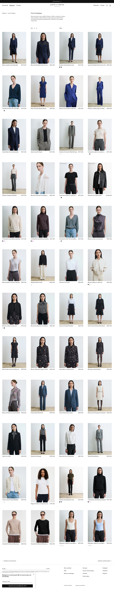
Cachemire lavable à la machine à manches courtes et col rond (97, 152)
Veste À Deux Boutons (93, 456)
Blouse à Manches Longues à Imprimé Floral (40, 369)
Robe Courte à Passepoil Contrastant (97, 412)
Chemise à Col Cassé (64, 282)
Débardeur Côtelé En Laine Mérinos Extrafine (68, 543)
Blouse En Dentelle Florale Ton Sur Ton (40, 65)
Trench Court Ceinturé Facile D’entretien (97, 326)
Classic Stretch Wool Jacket (66, 412)
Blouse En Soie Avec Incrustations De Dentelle (40, 195)
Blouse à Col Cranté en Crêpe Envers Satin (68, 108)
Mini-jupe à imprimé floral (94, 369)
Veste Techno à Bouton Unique (66, 586)
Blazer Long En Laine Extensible (10, 65)
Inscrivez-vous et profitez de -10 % (17, 585)
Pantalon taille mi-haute (36, 282)
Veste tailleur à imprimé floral (66, 369)
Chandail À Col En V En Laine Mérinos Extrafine (11, 108)
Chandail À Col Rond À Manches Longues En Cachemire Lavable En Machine (11, 544)
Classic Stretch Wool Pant (37, 412)
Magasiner (4, 13)
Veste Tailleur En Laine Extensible (10, 152)
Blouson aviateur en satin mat (95, 282)
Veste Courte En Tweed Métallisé (10, 499)
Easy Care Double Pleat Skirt (66, 326)
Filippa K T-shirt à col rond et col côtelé (40, 503)
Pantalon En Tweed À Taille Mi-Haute (68, 152)
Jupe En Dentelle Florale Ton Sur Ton (97, 65)
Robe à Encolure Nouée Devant (38, 108)
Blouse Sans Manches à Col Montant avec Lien (40, 326)
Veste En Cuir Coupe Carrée (94, 195)
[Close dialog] (33, 574)
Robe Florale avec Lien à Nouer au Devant (11, 369)
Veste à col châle (6, 456)
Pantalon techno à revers (37, 586)
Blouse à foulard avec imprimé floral (11, 412)
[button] (12, 5)
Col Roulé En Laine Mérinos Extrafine (11, 239)
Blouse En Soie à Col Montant (66, 456)
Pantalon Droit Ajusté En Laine (66, 65)
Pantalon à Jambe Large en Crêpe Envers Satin (97, 108)
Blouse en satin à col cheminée (95, 239)
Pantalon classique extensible (9, 195)
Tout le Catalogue (11, 13)
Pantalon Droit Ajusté (36, 456)
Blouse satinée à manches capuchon (11, 282)
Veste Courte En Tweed (36, 152)
